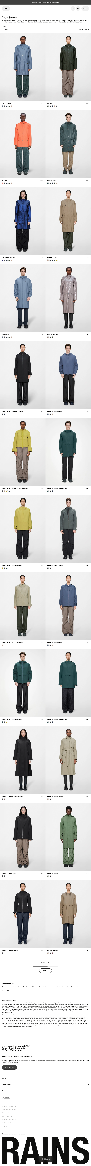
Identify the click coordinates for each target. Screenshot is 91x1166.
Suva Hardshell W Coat (55, 796)
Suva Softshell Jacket (55, 565)
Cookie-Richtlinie (7, 1116)
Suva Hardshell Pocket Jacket (12, 565)
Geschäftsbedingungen (9, 1109)
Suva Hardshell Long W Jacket (12, 411)
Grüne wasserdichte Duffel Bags (54, 987)
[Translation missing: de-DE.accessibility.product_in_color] (23, 67)
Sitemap (4, 1126)
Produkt (86, 29)
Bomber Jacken (7, 987)
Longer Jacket (52, 334)
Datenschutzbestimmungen (10, 1113)
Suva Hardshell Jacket (55, 411)
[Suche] (73, 8)
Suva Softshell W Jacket (10, 950)
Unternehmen (45, 1084)
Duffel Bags (17, 987)
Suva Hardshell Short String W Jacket (15, 488)
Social (45, 1091)
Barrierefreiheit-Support (9, 1106)
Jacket (49, 103)
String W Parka (52, 950)
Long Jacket (6, 103)
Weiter (45, 971)
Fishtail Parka (52, 257)
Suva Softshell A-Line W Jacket (12, 796)
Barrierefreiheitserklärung (9, 1119)
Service (45, 1078)
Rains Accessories (73, 987)
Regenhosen (6, 990)
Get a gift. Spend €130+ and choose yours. (45, 2)
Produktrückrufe (6, 1123)
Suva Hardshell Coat (54, 873)
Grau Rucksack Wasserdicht (32, 987)
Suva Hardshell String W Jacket (13, 642)
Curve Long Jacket (8, 257)
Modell (81, 29)
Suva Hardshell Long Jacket (57, 488)
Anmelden (9, 1067)
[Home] (6, 8)
